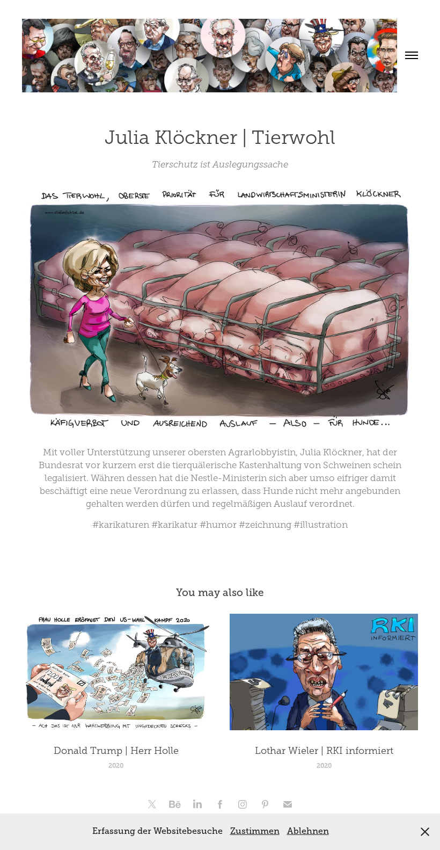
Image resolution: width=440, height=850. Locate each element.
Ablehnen (308, 831)
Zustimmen (255, 831)
